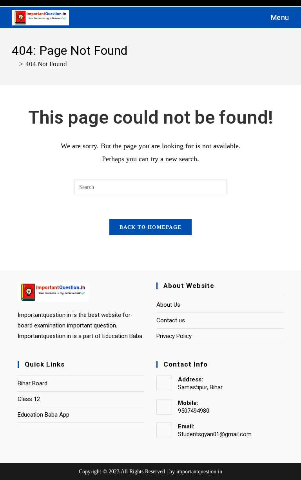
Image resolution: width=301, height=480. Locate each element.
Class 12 (29, 399)
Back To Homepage (151, 227)
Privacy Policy (174, 336)
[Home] (14, 64)
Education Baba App (43, 414)
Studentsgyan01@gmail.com (215, 434)
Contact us (170, 320)
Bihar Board (32, 383)
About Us (168, 304)
